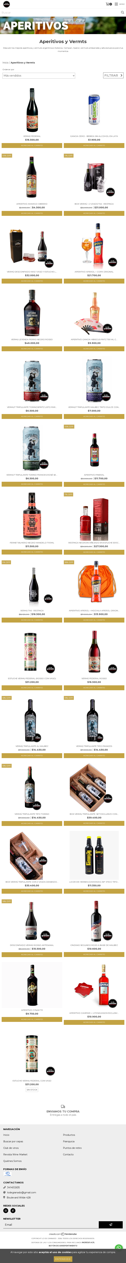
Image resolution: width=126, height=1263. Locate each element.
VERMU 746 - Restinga (32, 610)
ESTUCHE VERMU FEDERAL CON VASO (32, 1080)
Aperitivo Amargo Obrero (31, 204)
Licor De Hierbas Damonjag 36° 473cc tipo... (94, 882)
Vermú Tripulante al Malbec (32, 746)
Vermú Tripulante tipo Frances (94, 746)
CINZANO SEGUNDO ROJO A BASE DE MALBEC (94, 945)
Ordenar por (8, 69)
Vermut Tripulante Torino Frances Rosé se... (31, 475)
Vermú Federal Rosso (94, 678)
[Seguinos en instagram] (5, 1210)
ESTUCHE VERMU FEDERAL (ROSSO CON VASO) (32, 678)
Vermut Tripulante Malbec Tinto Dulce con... (94, 407)
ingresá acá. (88, 1242)
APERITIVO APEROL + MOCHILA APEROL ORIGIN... (94, 610)
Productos (69, 1134)
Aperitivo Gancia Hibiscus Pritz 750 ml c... (94, 339)
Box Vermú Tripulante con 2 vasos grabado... (32, 882)
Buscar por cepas (13, 1141)
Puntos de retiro (72, 1148)
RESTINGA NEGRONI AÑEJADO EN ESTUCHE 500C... (94, 542)
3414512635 (13, 1187)
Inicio (5, 62)
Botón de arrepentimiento (63, 1246)
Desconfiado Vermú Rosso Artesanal (32, 945)
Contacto (68, 1154)
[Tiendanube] (63, 1235)
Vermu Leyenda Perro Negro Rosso (32, 339)
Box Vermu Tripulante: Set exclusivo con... (94, 814)
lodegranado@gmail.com (21, 1192)
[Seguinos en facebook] (12, 1210)
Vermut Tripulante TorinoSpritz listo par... (32, 407)
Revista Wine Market (15, 1154)
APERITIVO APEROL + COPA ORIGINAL (94, 271)
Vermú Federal (32, 136)
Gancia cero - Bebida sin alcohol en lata (94, 136)
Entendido (63, 1259)
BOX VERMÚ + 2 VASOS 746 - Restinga (94, 204)
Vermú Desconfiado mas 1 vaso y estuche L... (32, 271)
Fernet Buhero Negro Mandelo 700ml (32, 542)
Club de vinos (11, 1148)
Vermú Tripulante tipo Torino (32, 814)
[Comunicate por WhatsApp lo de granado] (119, 1248)
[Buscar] (122, 12)
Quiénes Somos (12, 1161)
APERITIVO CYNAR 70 (32, 1010)
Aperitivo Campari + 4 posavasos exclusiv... (94, 1013)
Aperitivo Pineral (94, 475)
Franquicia (68, 1141)
